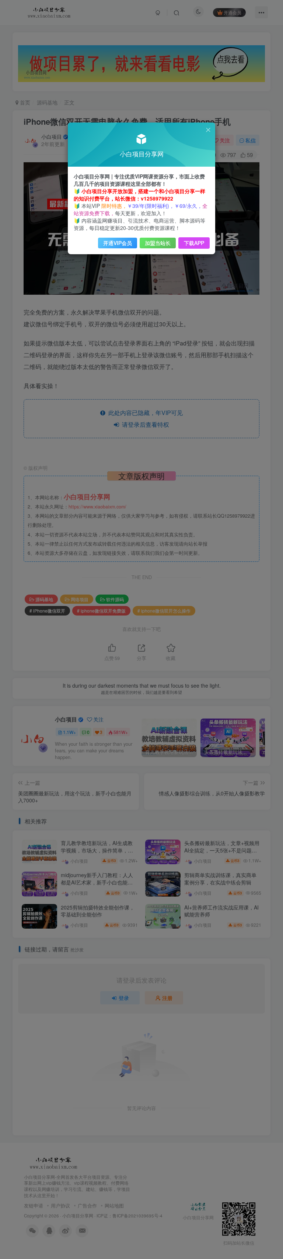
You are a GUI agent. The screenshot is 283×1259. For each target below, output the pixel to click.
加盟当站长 (158, 243)
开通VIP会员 (117, 243)
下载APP (194, 243)
